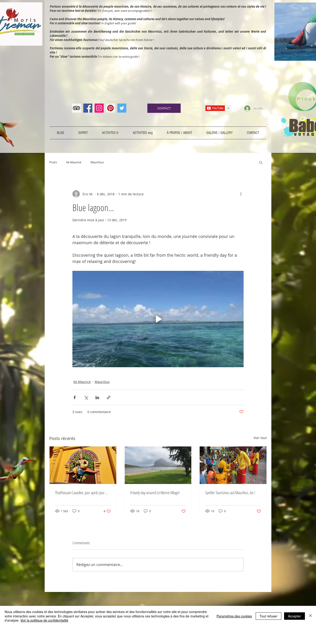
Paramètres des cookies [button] (234, 616)
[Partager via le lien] (108, 397)
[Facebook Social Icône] (87, 108)
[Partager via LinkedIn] (97, 397)
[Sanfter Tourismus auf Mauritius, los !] (233, 465)
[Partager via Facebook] (74, 397)
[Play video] (158, 319)
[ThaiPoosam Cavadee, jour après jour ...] (83, 465)
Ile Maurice (73, 162)
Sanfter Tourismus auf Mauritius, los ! (230, 492)
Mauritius (97, 162)
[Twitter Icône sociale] (121, 108)
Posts (53, 162)
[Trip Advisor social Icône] (76, 108)
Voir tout (260, 438)
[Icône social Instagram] (99, 108)
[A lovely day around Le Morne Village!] (158, 465)
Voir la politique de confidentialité (44, 620)
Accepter (294, 616)
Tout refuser (268, 616)
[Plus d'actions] (241, 194)
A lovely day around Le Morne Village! (155, 492)
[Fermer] (310, 616)
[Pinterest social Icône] (110, 108)
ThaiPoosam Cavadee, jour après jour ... (81, 492)
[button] (261, 162)
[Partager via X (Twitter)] (86, 397)
